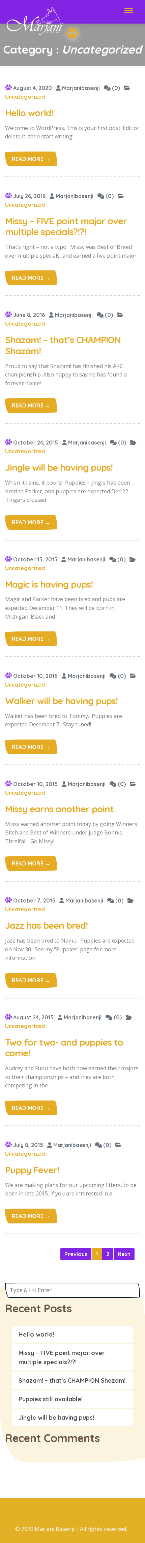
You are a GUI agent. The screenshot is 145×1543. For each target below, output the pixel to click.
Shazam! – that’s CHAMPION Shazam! (72, 1380)
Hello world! (36, 1334)
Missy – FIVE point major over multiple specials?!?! (62, 1357)
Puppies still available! (51, 1399)
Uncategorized (25, 96)
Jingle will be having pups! (56, 1417)
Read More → (31, 159)
